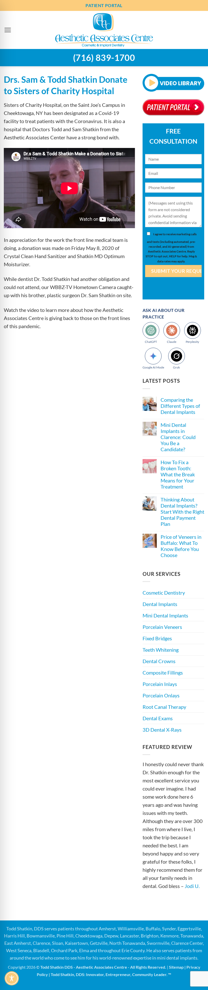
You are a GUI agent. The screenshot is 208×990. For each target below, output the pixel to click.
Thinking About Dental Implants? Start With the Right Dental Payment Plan (182, 511)
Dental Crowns (159, 661)
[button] (7, 30)
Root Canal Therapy (164, 707)
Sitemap (176, 967)
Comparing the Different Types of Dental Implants (180, 406)
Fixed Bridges (157, 638)
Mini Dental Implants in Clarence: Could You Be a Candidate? (178, 437)
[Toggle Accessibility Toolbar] (11, 978)
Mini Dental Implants (165, 615)
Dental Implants (160, 604)
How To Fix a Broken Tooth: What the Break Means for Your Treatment (178, 474)
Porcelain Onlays (161, 695)
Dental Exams (158, 718)
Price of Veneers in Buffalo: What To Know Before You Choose (181, 546)
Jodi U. (192, 886)
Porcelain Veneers (162, 627)
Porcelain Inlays (160, 684)
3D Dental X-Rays (162, 730)
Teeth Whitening (161, 650)
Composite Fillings (163, 672)
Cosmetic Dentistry (164, 593)
